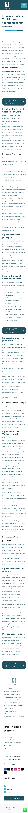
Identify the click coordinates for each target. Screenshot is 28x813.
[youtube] (19, 769)
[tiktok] (8, 769)
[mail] (22, 769)
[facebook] (5, 769)
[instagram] (15, 769)
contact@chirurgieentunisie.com (13, 754)
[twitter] (12, 769)
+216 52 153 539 (16, 759)
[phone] (5, 772)
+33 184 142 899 (16, 756)
